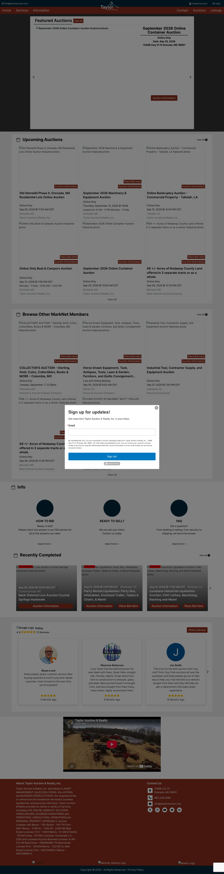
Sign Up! (112, 456)
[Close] (156, 408)
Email (71, 425)
